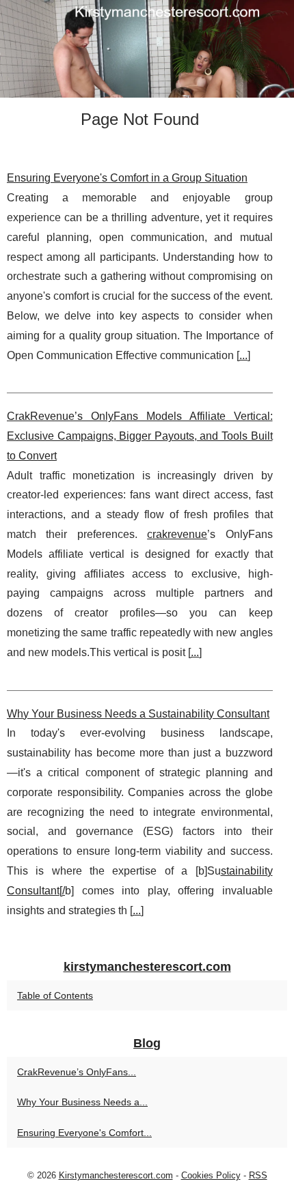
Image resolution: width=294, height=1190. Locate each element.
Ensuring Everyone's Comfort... (84, 1132)
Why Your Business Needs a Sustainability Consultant (138, 714)
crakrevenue (177, 534)
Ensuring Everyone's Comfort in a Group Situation (127, 178)
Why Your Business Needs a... (82, 1101)
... (243, 355)
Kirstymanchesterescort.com (116, 1175)
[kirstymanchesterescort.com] (147, 49)
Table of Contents (55, 995)
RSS (258, 1175)
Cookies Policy (211, 1175)
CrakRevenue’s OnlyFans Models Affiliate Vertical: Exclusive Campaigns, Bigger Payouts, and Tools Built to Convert (140, 436)
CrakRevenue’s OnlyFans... (76, 1071)
